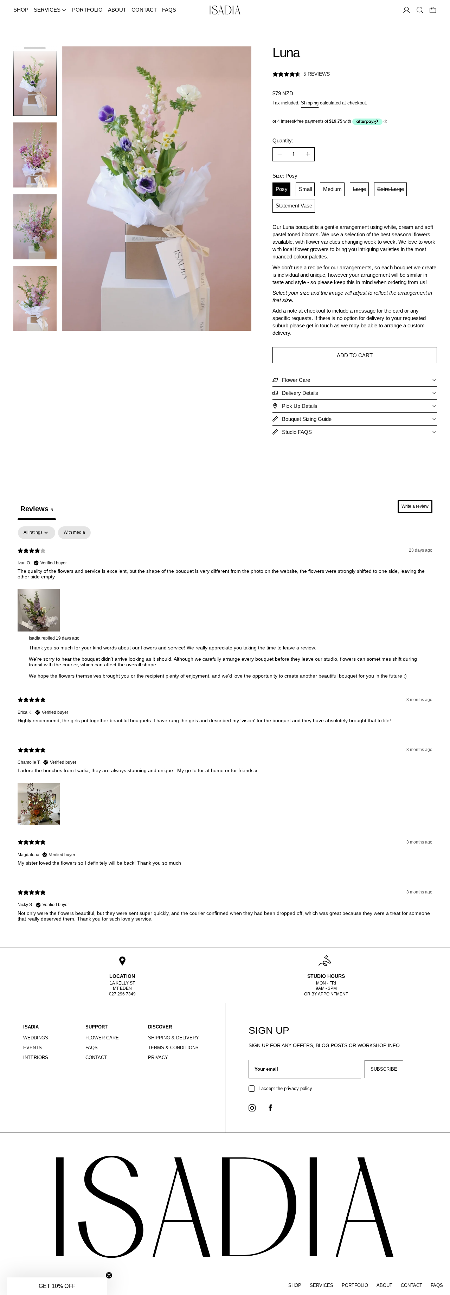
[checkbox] (74, 532)
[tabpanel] (225, 730)
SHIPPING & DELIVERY (173, 1037)
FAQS (169, 10)
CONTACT (144, 10)
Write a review (415, 506)
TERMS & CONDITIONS (173, 1047)
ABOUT (117, 10)
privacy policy (298, 1088)
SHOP (20, 10)
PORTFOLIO (87, 10)
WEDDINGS (35, 1037)
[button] (420, 10)
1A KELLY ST (122, 983)
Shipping (310, 103)
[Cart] (433, 10)
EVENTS (32, 1047)
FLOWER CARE (102, 1037)
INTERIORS (35, 1057)
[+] (308, 154)
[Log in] (407, 10)
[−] (279, 154)
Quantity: (282, 140)
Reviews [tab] (36, 509)
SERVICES (321, 1285)
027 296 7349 (122, 994)
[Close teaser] (108, 1275)
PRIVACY (158, 1057)
